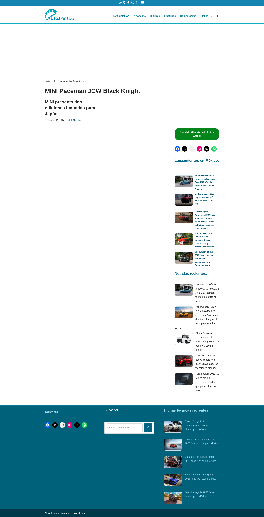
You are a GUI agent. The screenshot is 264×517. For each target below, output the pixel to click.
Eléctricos (170, 16)
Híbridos (155, 16)
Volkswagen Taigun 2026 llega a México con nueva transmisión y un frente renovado (204, 258)
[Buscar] (212, 16)
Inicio (47, 81)
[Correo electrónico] (192, 149)
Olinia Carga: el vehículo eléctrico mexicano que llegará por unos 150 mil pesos (207, 341)
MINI (69, 120)
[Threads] (206, 149)
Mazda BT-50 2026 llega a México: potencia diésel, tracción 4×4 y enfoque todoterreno (204, 240)
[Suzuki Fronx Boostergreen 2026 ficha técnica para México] (173, 445)
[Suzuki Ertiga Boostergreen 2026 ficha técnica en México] (173, 462)
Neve (48, 513)
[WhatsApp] (214, 149)
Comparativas (188, 16)
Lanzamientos (121, 16)
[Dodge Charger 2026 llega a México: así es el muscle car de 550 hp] (184, 200)
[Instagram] (199, 149)
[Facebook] (177, 149)
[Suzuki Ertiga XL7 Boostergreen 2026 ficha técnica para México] (173, 427)
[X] (184, 149)
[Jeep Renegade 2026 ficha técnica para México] (173, 498)
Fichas (204, 16)
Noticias (77, 120)
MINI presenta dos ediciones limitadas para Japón (70, 108)
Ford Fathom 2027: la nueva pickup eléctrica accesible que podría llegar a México (207, 382)
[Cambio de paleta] (218, 16)
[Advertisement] (132, 46)
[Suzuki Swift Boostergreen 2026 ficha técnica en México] (173, 480)
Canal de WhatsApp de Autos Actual (197, 134)
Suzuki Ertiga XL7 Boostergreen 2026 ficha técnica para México (198, 425)
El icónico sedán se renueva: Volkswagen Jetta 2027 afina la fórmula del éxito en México (205, 182)
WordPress (80, 513)
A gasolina (140, 16)
